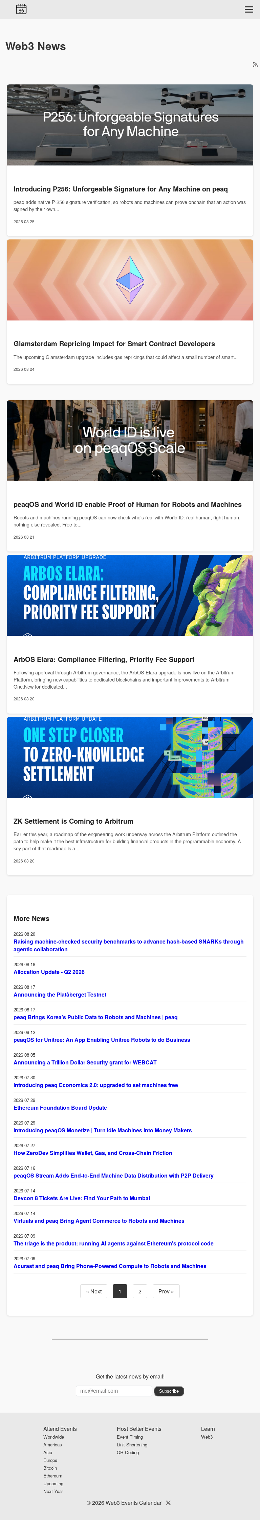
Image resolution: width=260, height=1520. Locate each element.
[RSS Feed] (255, 64)
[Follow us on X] (168, 1502)
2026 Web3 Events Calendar (126, 1502)
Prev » (166, 1291)
